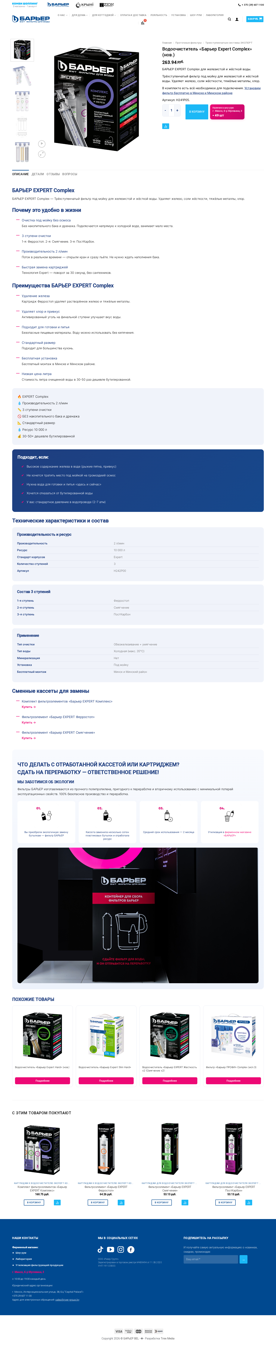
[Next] (149, 99)
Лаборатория (215, 15)
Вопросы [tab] (69, 174)
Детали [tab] (38, 174)
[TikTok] (100, 1249)
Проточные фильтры (188, 42)
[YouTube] (110, 1249)
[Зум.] (41, 154)
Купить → (29, 707)
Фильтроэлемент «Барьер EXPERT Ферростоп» (106, 1188)
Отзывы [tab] (53, 174)
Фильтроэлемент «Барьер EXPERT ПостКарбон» (233, 1188)
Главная (167, 42)
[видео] (41, 144)
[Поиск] (229, 19)
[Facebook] (130, 1249)
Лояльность (158, 15)
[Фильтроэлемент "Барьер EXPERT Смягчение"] (170, 1150)
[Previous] (44, 99)
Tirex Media (167, 1338)
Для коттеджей (103, 15)
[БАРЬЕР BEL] (31, 19)
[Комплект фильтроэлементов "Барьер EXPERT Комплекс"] (42, 1150)
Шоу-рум (196, 15)
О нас (61, 15)
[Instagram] (121, 1249)
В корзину (196, 111)
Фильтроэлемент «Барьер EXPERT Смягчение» (170, 1188)
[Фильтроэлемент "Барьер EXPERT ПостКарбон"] (234, 1150)
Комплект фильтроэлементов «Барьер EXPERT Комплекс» (42, 1188)
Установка (178, 15)
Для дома (78, 15)
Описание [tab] (20, 174)
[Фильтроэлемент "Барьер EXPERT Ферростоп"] (106, 1150)
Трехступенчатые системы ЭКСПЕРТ (229, 42)
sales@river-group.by (67, 1299)
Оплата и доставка (133, 15)
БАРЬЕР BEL (131, 1338)
